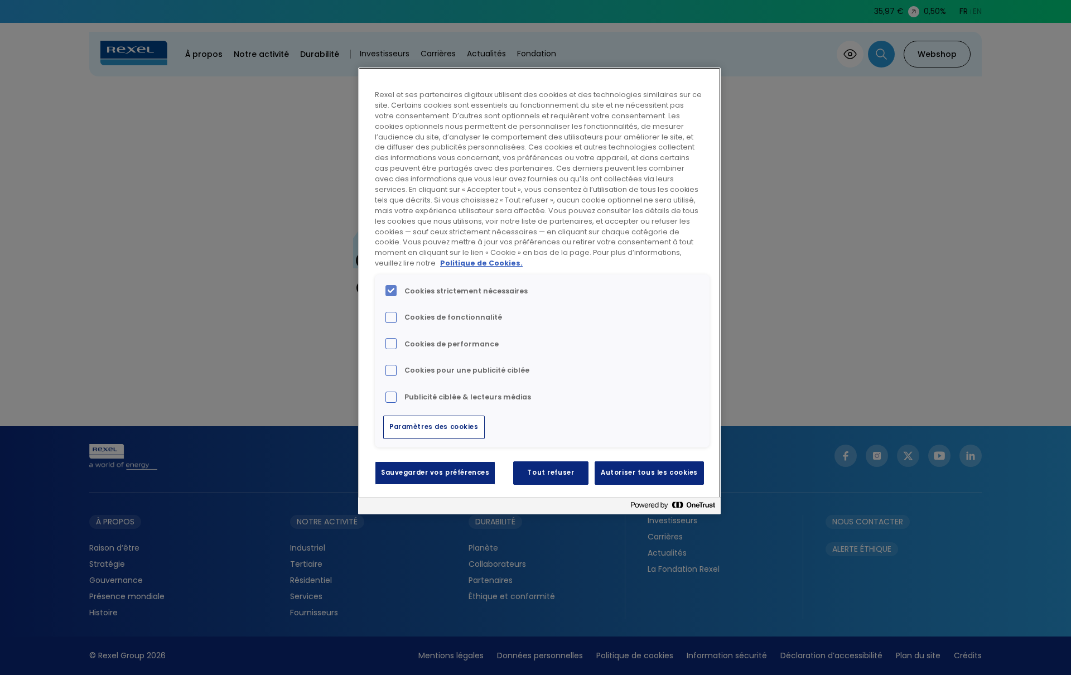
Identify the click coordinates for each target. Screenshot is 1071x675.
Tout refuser (550, 472)
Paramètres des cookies (434, 426)
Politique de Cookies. (481, 263)
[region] (539, 291)
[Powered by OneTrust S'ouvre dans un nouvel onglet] (672, 507)
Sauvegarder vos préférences (435, 472)
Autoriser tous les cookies (649, 472)
